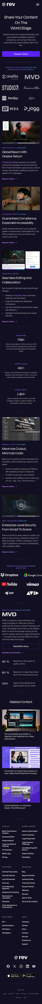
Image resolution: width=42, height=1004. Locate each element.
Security (25, 936)
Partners (25, 933)
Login (24, 997)
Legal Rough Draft (28, 839)
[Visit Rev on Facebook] (8, 966)
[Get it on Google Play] (28, 975)
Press (24, 929)
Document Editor (8, 837)
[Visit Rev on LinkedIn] (27, 966)
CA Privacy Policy (33, 993)
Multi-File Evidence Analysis (9, 832)
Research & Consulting (10, 892)
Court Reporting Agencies (8, 887)
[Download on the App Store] (13, 975)
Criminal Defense (8, 875)
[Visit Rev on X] (14, 966)
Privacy (23, 993)
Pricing (4, 857)
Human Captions (28, 835)
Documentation (8, 925)
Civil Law (5, 883)
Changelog (7, 933)
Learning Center (28, 879)
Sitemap (18, 997)
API (4, 922)
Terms (17, 993)
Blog (23, 872)
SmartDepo (26, 857)
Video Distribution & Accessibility (9, 906)
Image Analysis (8, 840)
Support (25, 944)
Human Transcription (29, 831)
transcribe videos (20, 295)
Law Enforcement (8, 879)
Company (25, 922)
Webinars (25, 890)
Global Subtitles (28, 853)
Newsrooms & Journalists (7, 897)
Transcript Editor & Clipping (9, 845)
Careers (25, 925)
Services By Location (29, 901)
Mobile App (6, 853)
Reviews (25, 894)
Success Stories (28, 886)
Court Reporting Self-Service (30, 849)
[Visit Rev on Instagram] (21, 966)
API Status (6, 929)
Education (6, 901)
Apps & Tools (27, 898)
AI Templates (7, 850)
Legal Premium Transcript (27, 843)
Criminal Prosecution (10, 872)
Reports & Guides (28, 875)
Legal (5, 993)
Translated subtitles (10, 162)
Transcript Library (28, 883)
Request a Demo (21, 54)
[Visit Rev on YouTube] (33, 966)
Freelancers (26, 940)
